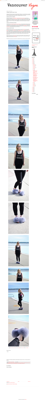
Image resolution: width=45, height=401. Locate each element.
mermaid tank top (15, 363)
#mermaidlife (25, 25)
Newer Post (8, 381)
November (34, 65)
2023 (33, 58)
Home (18, 381)
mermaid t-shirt (12, 363)
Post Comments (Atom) (12, 382)
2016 (33, 87)
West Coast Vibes (35, 76)
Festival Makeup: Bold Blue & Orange (35, 77)
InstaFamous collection (21, 30)
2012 (33, 90)
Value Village (8, 26)
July (33, 69)
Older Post (29, 381)
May (33, 82)
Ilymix (16, 18)
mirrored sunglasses (20, 363)
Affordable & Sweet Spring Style (35, 79)
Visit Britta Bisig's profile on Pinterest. (35, 45)
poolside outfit (23, 363)
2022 (33, 59)
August (34, 68)
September (34, 67)
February (34, 85)
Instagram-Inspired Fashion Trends (35, 71)
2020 (33, 61)
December (34, 64)
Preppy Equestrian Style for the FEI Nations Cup (35, 75)
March (34, 84)
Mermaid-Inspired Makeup (35, 72)
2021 (33, 60)
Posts (33, 29)
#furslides (24, 29)
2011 (33, 91)
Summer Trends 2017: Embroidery (35, 73)
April (33, 83)
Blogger (25, 399)
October (34, 66)
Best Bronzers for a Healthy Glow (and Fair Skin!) (35, 81)
